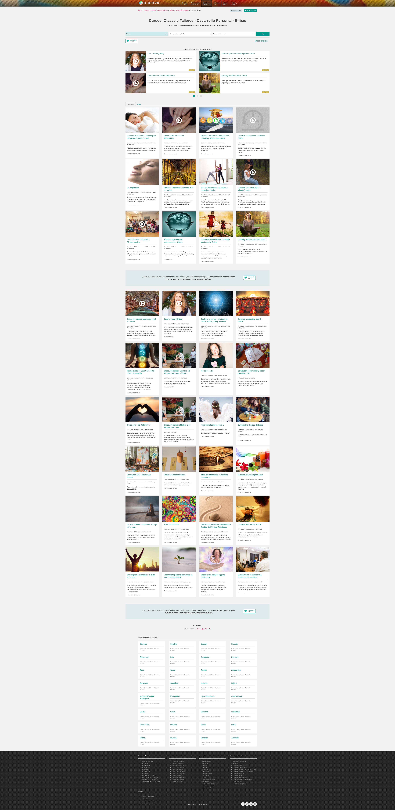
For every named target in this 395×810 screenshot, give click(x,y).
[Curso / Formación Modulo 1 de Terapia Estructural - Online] (179, 355)
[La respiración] (142, 172)
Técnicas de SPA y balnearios (242, 779)
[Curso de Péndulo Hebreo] (179, 459)
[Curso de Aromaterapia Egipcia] (253, 459)
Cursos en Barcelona (179, 771)
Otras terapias (237, 781)
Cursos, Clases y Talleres (159, 10)
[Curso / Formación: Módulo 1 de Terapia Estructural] (179, 409)
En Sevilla (144, 769)
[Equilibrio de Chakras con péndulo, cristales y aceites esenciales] (216, 120)
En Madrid (144, 763)
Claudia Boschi (185, 323)
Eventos (206, 3)
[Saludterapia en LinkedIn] (251, 804)
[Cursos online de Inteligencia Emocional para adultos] (253, 559)
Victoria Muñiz (148, 531)
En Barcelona (145, 765)
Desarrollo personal (239, 761)
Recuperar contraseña (148, 803)
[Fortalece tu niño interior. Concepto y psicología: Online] (216, 224)
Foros (234, 3)
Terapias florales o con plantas (243, 771)
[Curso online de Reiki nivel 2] (142, 409)
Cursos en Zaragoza (178, 777)
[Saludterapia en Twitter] (247, 804)
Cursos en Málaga (178, 779)
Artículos (217, 3)
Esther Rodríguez (149, 582)
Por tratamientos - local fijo (150, 777)
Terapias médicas (238, 775)
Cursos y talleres (177, 763)
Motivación (205, 775)
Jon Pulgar (184, 378)
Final (209, 629)
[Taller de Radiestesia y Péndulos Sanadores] (216, 459)
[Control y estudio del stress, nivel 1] (253, 224)
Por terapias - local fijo (148, 775)
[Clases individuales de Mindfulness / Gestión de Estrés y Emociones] (216, 509)
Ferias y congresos (178, 767)
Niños (204, 777)
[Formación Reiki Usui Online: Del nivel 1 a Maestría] (142, 355)
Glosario (225, 3)
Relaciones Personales (209, 784)
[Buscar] (263, 34)
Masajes (235, 763)
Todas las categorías (239, 784)
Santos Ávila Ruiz (222, 429)
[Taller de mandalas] (179, 509)
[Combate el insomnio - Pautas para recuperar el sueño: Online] (142, 120)
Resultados (130, 104)
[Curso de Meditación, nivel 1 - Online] (253, 303)
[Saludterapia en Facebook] (243, 804)
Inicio (140, 10)
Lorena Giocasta (222, 375)
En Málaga (144, 773)
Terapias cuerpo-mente (240, 767)
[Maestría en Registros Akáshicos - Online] (253, 120)
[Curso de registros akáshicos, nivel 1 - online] (142, 303)
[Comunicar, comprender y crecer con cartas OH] (253, 355)
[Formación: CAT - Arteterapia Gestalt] (142, 459)
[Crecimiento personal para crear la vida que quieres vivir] (179, 559)
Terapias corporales (239, 765)
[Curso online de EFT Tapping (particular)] (216, 559)
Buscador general (147, 761)
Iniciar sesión (251, 10)
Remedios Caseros (208, 786)
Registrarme (236, 10)
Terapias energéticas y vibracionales (245, 769)
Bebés (204, 765)
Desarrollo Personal (182, 10)
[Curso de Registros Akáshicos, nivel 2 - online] (179, 172)
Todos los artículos (208, 788)
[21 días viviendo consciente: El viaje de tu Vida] (142, 509)
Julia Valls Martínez (223, 531)
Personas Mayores (208, 779)
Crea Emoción (258, 582)
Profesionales (195, 3)
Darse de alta (145, 799)
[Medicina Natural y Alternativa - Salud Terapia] (149, 3)
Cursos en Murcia (177, 781)
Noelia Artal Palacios (250, 378)
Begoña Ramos (185, 479)
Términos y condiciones (149, 801)
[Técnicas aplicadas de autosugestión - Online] (179, 224)
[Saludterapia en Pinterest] (255, 804)
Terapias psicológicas (240, 777)
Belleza (204, 767)
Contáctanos (145, 805)
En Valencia (145, 767)
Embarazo (205, 771)
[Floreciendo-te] (216, 355)
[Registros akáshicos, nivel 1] (216, 409)
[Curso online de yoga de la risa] (253, 409)
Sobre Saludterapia (147, 796)
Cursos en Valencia (178, 773)
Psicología (205, 781)
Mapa (139, 104)
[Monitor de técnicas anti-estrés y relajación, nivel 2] (216, 172)
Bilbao (172, 10)
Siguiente (203, 629)
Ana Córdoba (184, 143)
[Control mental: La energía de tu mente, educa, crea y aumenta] (216, 303)
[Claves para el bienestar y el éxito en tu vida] (142, 559)
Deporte (205, 769)
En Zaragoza (145, 771)
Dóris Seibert (258, 529)
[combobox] (146, 34)
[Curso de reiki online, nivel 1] (253, 509)
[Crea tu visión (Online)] (179, 303)
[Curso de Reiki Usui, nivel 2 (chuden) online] (253, 172)
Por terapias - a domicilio (149, 779)
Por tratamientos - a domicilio (150, 781)
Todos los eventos (178, 761)
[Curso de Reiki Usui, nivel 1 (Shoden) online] (142, 224)
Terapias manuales (239, 773)
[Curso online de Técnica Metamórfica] (179, 120)
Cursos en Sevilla (177, 775)
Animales (205, 763)
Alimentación (206, 761)
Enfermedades (207, 773)
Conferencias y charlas (179, 765)
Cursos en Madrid (178, 769)
